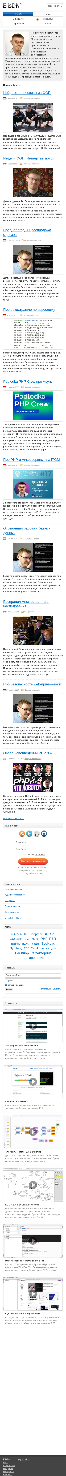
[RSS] (22, 834)
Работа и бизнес (13, 906)
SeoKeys (48, 943)
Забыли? (57, 989)
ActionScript (16, 934)
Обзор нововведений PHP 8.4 (27, 753)
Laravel (27, 939)
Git (53, 934)
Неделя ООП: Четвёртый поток (28, 158)
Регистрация (45, 989)
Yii (33, 948)
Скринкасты (18, 19)
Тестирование (33, 958)
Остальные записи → (13, 818)
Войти (9, 989)
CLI (26, 934)
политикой (40, 854)
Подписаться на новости (33, 861)
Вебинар (22, 953)
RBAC (25, 943)
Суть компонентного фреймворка (23, 1313)
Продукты (48, 19)
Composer (36, 934)
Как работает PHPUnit (16, 1101)
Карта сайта (23, 1459)
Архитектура (46, 948)
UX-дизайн (10, 900)
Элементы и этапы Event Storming (23, 1152)
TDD (26, 948)
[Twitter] (29, 834)
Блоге (16, 85)
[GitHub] (37, 834)
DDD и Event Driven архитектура (22, 1205)
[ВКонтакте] (44, 834)
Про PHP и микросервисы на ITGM (31, 460)
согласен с (34, 854)
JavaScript (16, 939)
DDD (47, 934)
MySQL (35, 939)
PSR (52, 939)
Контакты (47, 23)
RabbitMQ (16, 944)
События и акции (13, 918)
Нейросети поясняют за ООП (27, 93)
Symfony (16, 948)
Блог (47, 14)
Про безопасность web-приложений (32, 684)
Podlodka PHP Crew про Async (28, 381)
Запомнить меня (15, 985)
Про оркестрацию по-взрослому (29, 310)
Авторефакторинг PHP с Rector (21, 1045)
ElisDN (18, 14)
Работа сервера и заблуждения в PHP (25, 1261)
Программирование (32, 98)
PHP (44, 939)
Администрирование (15, 895)
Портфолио (18, 23)
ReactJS (35, 943)
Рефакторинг (40, 953)
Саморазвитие (12, 912)
